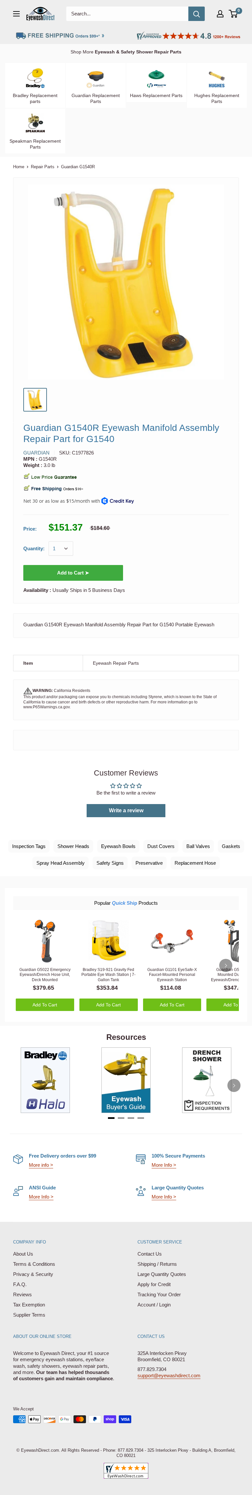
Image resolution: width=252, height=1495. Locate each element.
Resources (126, 1037)
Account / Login (154, 1304)
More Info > (164, 1165)
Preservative (149, 863)
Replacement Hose (195, 863)
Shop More (126, 51)
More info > (41, 1165)
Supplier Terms (29, 1315)
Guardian (36, 452)
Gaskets (231, 846)
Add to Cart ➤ (73, 573)
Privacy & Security (33, 1274)
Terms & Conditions (34, 1264)
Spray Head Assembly (60, 863)
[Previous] (18, 1085)
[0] (233, 14)
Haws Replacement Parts (156, 95)
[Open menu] (16, 13)
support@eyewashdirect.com (168, 1375)
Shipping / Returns (157, 1264)
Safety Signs (110, 863)
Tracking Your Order (159, 1294)
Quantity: (34, 548)
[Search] (196, 14)
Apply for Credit (154, 1284)
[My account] (220, 13)
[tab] (111, 1118)
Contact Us (149, 1254)
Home (18, 166)
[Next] (225, 965)
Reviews (22, 1294)
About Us (23, 1254)
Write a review (126, 810)
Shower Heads (73, 846)
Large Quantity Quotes (161, 1274)
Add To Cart (44, 1004)
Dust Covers (161, 846)
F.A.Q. (20, 1284)
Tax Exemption (29, 1304)
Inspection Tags (29, 846)
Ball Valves (198, 846)
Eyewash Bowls (118, 846)
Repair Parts (42, 166)
